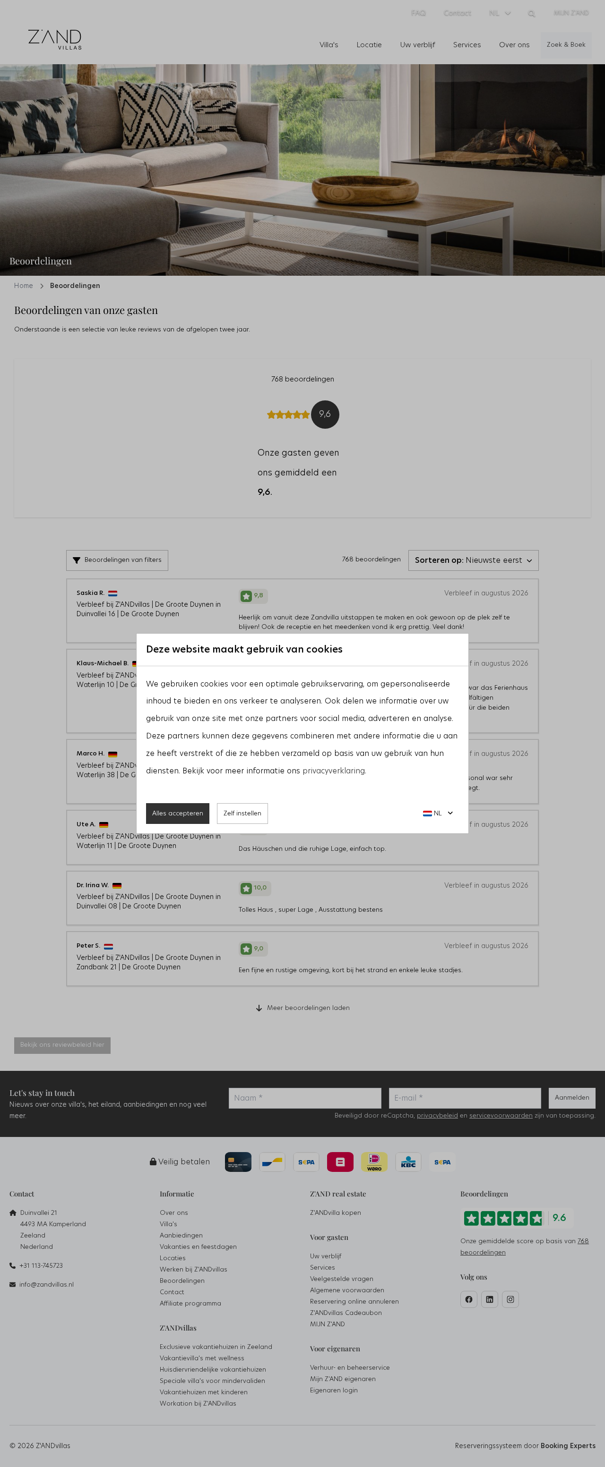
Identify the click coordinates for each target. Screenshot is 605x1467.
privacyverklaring (333, 771)
